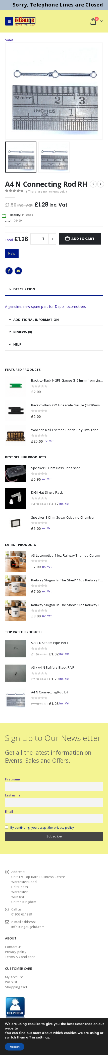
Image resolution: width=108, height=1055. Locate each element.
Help (11, 253)
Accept (14, 1047)
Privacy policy (15, 951)
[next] (100, 184)
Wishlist (11, 982)
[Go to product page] (15, 386)
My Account (14, 977)
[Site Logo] (25, 21)
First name (13, 779)
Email (18, 271)
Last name (12, 795)
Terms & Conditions (20, 956)
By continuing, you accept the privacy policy (42, 827)
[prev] (93, 184)
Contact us (13, 946)
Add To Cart (82, 238)
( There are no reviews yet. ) (46, 191)
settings (42, 1037)
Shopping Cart (16, 987)
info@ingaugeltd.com (27, 926)
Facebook (9, 271)
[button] (9, 21)
